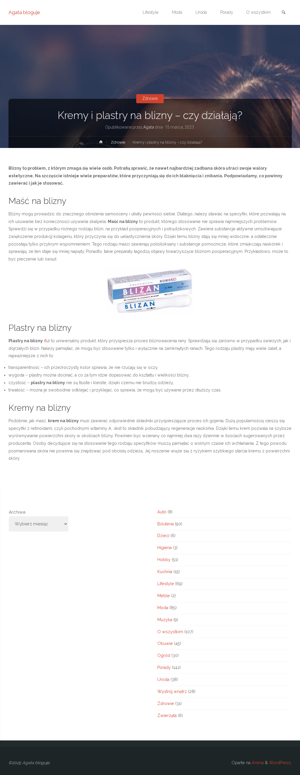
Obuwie (165, 643)
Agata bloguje (24, 12)
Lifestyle (165, 583)
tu (47, 340)
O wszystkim (170, 631)
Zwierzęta (167, 715)
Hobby (164, 559)
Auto (161, 512)
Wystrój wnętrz (172, 691)
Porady (164, 667)
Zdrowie (150, 98)
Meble (163, 595)
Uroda (163, 679)
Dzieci (163, 535)
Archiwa (17, 512)
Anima (257, 762)
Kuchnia (164, 571)
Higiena (164, 547)
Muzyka (164, 619)
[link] (283, 12)
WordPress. (280, 762)
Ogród (163, 655)
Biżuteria (165, 524)
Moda (162, 607)
